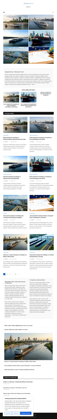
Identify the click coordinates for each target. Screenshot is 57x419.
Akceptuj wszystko (25, 413)
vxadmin (6, 141)
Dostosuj (8, 413)
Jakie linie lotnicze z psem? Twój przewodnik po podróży (19, 369)
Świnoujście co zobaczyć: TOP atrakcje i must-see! (15, 387)
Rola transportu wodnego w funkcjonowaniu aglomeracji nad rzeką (15, 26)
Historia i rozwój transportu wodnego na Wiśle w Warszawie (20, 361)
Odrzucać (16, 413)
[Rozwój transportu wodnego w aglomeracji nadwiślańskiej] (15, 38)
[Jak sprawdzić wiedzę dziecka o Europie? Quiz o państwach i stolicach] (41, 55)
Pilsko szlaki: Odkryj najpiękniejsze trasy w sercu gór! (18, 325)
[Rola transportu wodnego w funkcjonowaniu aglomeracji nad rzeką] (15, 22)
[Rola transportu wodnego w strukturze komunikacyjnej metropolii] (41, 22)
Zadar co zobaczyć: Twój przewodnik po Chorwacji (18, 382)
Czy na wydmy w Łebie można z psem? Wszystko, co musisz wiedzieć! (22, 365)
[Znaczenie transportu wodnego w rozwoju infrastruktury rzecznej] (42, 242)
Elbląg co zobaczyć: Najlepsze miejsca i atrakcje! (45, 94)
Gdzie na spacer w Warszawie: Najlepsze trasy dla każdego (16, 393)
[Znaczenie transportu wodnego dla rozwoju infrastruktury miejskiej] (15, 55)
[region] (18, 406)
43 (15, 274)
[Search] (53, 12)
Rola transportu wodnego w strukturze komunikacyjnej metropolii (28, 106)
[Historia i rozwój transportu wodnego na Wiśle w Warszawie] (15, 242)
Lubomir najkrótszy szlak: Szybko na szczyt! (15, 329)
